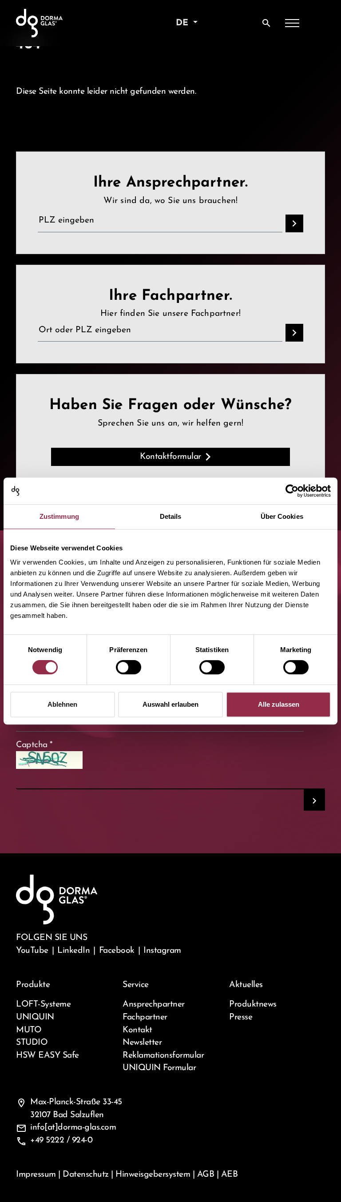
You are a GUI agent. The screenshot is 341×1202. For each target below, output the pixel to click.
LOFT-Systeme (43, 1004)
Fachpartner (145, 1017)
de (183, 23)
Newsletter (142, 1042)
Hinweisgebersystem (152, 1174)
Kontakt (137, 1030)
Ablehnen (62, 704)
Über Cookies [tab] (282, 516)
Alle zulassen (278, 704)
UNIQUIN (35, 1017)
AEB (229, 1174)
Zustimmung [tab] (59, 516)
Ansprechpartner (154, 1004)
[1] (314, 800)
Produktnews (253, 1004)
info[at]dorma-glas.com (73, 1127)
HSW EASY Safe (47, 1055)
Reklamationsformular (163, 1055)
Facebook (117, 950)
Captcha (34, 744)
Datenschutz (86, 1174)
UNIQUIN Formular (159, 1067)
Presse (240, 1017)
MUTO (28, 1030)
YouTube (32, 950)
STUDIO (32, 1042)
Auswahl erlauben (170, 704)
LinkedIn (73, 950)
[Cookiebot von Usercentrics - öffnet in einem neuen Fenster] (292, 491)
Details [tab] (171, 516)
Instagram (162, 950)
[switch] (128, 667)
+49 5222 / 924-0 (61, 1140)
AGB (205, 1174)
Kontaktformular (170, 456)
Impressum (36, 1174)
